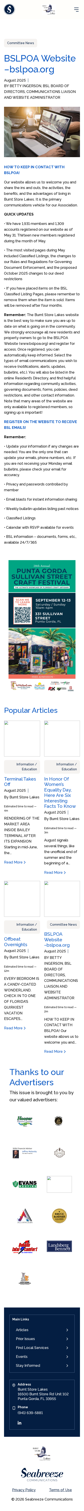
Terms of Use (60, 1490)
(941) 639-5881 (30, 1413)
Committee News (20, 43)
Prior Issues (25, 1339)
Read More (14, 862)
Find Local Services (32, 1348)
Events (22, 1357)
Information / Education (27, 767)
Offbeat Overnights (15, 941)
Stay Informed (28, 1365)
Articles (22, 1330)
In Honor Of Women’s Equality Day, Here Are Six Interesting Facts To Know (60, 792)
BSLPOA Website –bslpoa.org (57, 939)
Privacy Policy (24, 1490)
